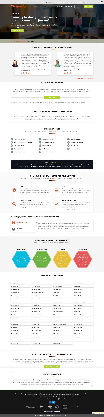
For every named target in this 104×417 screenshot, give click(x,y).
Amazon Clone (15, 336)
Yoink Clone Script (58, 283)
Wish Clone (35, 333)
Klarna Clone (57, 317)
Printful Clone (57, 343)
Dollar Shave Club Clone (80, 302)
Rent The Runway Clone (38, 292)
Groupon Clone (15, 340)
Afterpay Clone (15, 343)
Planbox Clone (78, 333)
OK (65, 415)
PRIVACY (70, 396)
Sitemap (49, 399)
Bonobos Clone (15, 298)
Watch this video (31, 2)
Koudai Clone (57, 321)
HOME (12, 41)
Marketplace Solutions (20, 152)
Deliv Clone (35, 295)
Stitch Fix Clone (36, 302)
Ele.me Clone (36, 324)
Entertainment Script (19, 145)
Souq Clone (56, 330)
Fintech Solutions (46, 145)
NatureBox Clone (79, 295)
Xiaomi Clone (57, 314)
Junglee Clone (57, 289)
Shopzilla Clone (16, 283)
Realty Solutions (46, 148)
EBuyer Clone (57, 305)
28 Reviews (90, 78)
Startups (60, 6)
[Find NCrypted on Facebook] (50, 401)
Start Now (52, 97)
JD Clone (14, 314)
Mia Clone (35, 321)
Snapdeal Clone (78, 289)
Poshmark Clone (78, 283)
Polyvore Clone (36, 311)
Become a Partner (63, 399)
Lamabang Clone (79, 314)
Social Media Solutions (48, 152)
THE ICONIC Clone (37, 330)
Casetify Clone (15, 289)
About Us (44, 399)
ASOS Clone (57, 295)
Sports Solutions (75, 145)
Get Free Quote (17, 30)
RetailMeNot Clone (37, 283)
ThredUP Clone (36, 305)
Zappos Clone (78, 292)
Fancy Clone (15, 295)
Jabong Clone (15, 330)
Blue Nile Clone (15, 302)
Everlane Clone (36, 343)
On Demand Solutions (19, 139)
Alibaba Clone (36, 336)
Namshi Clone (57, 327)
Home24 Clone (78, 324)
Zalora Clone (15, 333)
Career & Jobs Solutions (48, 139)
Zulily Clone (78, 311)
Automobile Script (18, 148)
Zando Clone (15, 327)
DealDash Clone (57, 340)
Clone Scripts (68, 6)
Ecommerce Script (20, 41)
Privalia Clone (78, 308)
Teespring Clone (58, 286)
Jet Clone (14, 311)
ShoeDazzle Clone (79, 298)
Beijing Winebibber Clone (60, 324)
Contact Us (55, 399)
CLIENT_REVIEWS (25, 70)
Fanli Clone (56, 333)
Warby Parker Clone (58, 302)
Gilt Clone (35, 340)
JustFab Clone (15, 305)
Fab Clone (56, 292)
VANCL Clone (78, 317)
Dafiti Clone (36, 327)
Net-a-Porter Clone (37, 308)
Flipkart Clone (36, 286)
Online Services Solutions (77, 142)
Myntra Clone (15, 308)
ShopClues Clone (16, 292)
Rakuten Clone (15, 286)
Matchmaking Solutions (48, 142)
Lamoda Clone (78, 327)
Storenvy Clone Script (38, 314)
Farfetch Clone (15, 317)
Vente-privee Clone (58, 311)
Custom (20, 229)
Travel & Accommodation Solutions (23, 142)
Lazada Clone (78, 321)
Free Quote (88, 6)
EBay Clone (56, 336)
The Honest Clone (37, 298)
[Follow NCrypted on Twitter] (53, 401)
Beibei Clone (15, 321)
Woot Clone (77, 340)
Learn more (58, 415)
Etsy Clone (77, 336)
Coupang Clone (15, 324)
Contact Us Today (52, 367)
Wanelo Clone (78, 286)
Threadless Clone (58, 298)
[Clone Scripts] (18, 5)
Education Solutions (76, 139)
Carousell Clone (78, 330)
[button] (78, 6)
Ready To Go (22, 222)
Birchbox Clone (78, 305)
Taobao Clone (36, 289)
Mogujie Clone (36, 317)
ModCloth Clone (57, 308)
